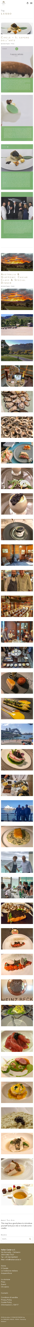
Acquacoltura (6, 1273)
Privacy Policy (6, 1300)
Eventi (12, 286)
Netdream (3, 1321)
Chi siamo (5, 1287)
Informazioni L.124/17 (9, 1305)
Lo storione (5, 1279)
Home (3, 1266)
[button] (31, 3)
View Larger (17, 298)
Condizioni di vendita (9, 1297)
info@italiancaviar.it (13, 1260)
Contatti (4, 1293)
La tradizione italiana (9, 1271)
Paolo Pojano (6, 44)
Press (12, 44)
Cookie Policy (6, 1302)
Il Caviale (4, 1268)
